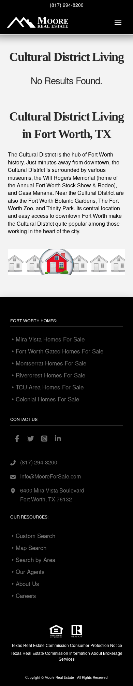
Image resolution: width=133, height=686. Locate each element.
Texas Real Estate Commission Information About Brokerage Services (66, 656)
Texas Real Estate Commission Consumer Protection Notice (66, 645)
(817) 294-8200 (67, 4)
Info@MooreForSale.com (50, 476)
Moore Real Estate (59, 677)
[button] (118, 22)
